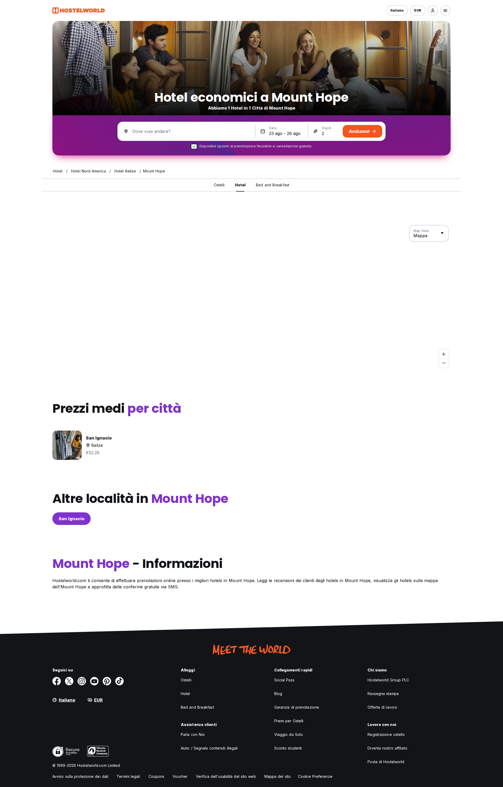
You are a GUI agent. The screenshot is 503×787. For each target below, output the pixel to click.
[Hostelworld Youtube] (94, 681)
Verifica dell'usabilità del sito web (226, 776)
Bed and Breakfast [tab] (272, 185)
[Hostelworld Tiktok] (119, 681)
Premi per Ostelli (289, 721)
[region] (251, 296)
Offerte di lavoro (382, 707)
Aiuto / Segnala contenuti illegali (209, 748)
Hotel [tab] (240, 185)
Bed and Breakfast (197, 707)
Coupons (157, 776)
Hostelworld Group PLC (388, 680)
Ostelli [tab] (219, 185)
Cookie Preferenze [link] (315, 776)
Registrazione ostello (386, 734)
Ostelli (186, 680)
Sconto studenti (288, 748)
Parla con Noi (193, 734)
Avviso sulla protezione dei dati (80, 776)
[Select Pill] (433, 10)
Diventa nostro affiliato (387, 748)
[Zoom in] (443, 354)
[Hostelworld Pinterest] (107, 681)
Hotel (185, 693)
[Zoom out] (443, 363)
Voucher (180, 776)
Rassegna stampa (383, 693)
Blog (278, 693)
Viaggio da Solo (288, 734)
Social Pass (284, 680)
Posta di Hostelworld (386, 761)
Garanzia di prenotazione (296, 707)
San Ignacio (71, 518)
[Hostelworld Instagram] (82, 681)
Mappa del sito (277, 776)
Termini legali (128, 776)
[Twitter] (69, 681)
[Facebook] (56, 681)
